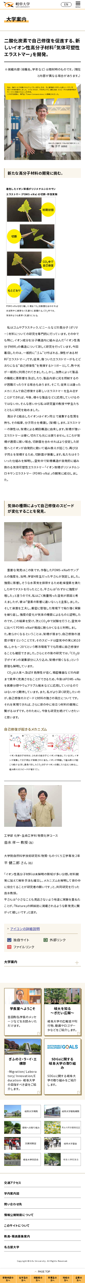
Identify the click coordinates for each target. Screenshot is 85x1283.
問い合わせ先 (13, 1204)
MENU (78, 7)
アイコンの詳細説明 (25, 928)
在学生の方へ (23, 1279)
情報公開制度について (19, 1215)
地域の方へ (66, 1279)
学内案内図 (11, 1193)
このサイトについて (16, 1225)
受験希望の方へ (8, 1279)
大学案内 (10, 961)
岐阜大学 (16, 4)
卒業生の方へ (52, 1279)
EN (66, 4)
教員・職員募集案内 (17, 1236)
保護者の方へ (38, 1279)
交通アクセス (12, 1183)
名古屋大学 (11, 1247)
